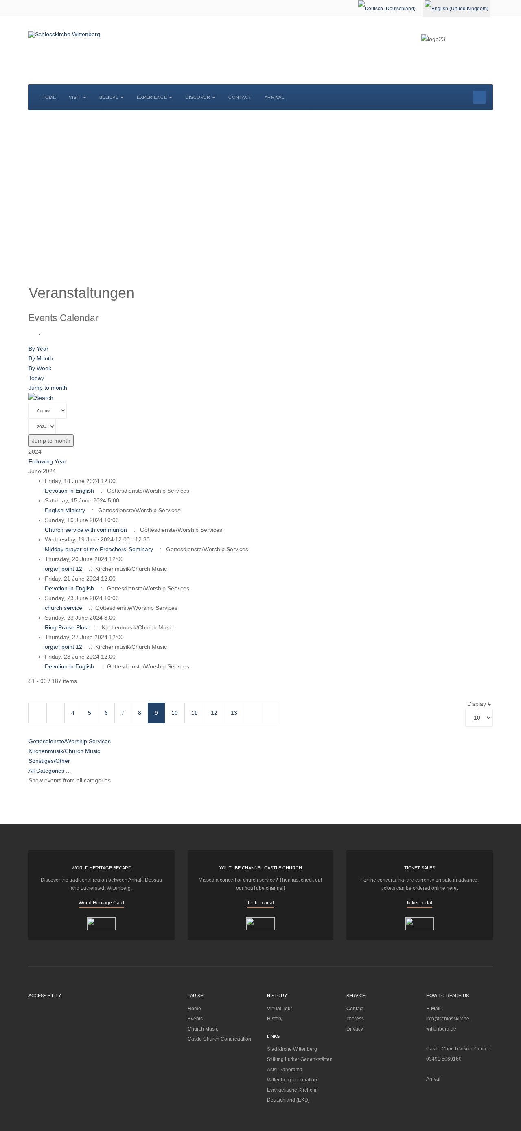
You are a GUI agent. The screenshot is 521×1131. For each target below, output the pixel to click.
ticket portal (419, 903)
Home (49, 97)
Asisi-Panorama (284, 1069)
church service (63, 608)
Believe (109, 97)
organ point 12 (63, 569)
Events (195, 1019)
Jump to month (47, 387)
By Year (38, 348)
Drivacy (354, 1029)
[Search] (40, 397)
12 (214, 713)
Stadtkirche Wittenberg (292, 1049)
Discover (197, 97)
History (274, 1019)
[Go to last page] (271, 713)
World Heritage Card (101, 903)
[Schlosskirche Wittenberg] (64, 34)
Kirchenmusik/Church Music (64, 751)
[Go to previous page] (55, 713)
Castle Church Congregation (219, 1039)
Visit (75, 97)
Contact (240, 97)
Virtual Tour (279, 1008)
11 (194, 713)
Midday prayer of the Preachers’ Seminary (99, 549)
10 (174, 713)
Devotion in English (69, 490)
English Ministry (65, 510)
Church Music (203, 1029)
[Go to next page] (253, 713)
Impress (355, 1019)
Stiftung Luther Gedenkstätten (300, 1059)
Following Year (47, 461)
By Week (39, 368)
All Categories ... (49, 770)
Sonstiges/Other (49, 761)
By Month (40, 358)
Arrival (275, 97)
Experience (152, 97)
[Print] (47, 334)
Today (36, 378)
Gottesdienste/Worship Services (69, 741)
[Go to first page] (37, 713)
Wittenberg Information (292, 1080)
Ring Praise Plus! (67, 627)
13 (234, 713)
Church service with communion (86, 529)
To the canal (260, 903)
